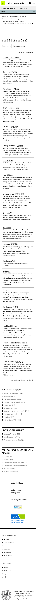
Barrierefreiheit (7, 555)
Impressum (6, 549)
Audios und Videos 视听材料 (13, 393)
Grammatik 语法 (9, 405)
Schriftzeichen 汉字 (10, 408)
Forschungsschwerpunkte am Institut (13, 21)
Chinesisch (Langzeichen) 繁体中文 (16, 466)
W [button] (26, 40)
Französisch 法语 (9, 468)
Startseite (5, 16)
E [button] (9, 40)
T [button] (21, 40)
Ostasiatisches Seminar (17, 16)
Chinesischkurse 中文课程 (13, 399)
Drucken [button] (5, 567)
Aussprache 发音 (9, 396)
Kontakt (5, 546)
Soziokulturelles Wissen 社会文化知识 (16, 411)
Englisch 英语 (8, 457)
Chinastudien (6, 19)
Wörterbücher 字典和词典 (13, 420)
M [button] (16, 40)
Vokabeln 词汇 (9, 417)
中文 (4, 577)
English (5, 574)
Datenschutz (7, 552)
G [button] (14, 40)
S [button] (19, 40)
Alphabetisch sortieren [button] (25, 52)
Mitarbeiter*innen (8, 543)
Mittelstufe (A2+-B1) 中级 (12, 437)
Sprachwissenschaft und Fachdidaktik (13, 24)
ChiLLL (29, 24)
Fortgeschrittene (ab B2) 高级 (14, 440)
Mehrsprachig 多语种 (11, 471)
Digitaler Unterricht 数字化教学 (14, 402)
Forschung (16, 19)
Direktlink (30, 380)
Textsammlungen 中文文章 (13, 414)
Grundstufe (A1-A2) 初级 (12, 434)
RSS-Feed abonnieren (17, 380)
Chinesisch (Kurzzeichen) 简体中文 (15, 463)
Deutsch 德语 (8, 460)
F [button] (11, 40)
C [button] (5, 40)
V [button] (23, 40)
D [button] (7, 40)
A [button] (2, 40)
